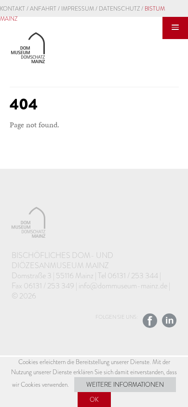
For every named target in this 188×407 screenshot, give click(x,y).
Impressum (77, 8)
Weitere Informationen (125, 384)
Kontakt (12, 8)
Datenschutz (119, 8)
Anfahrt (43, 8)
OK (94, 399)
